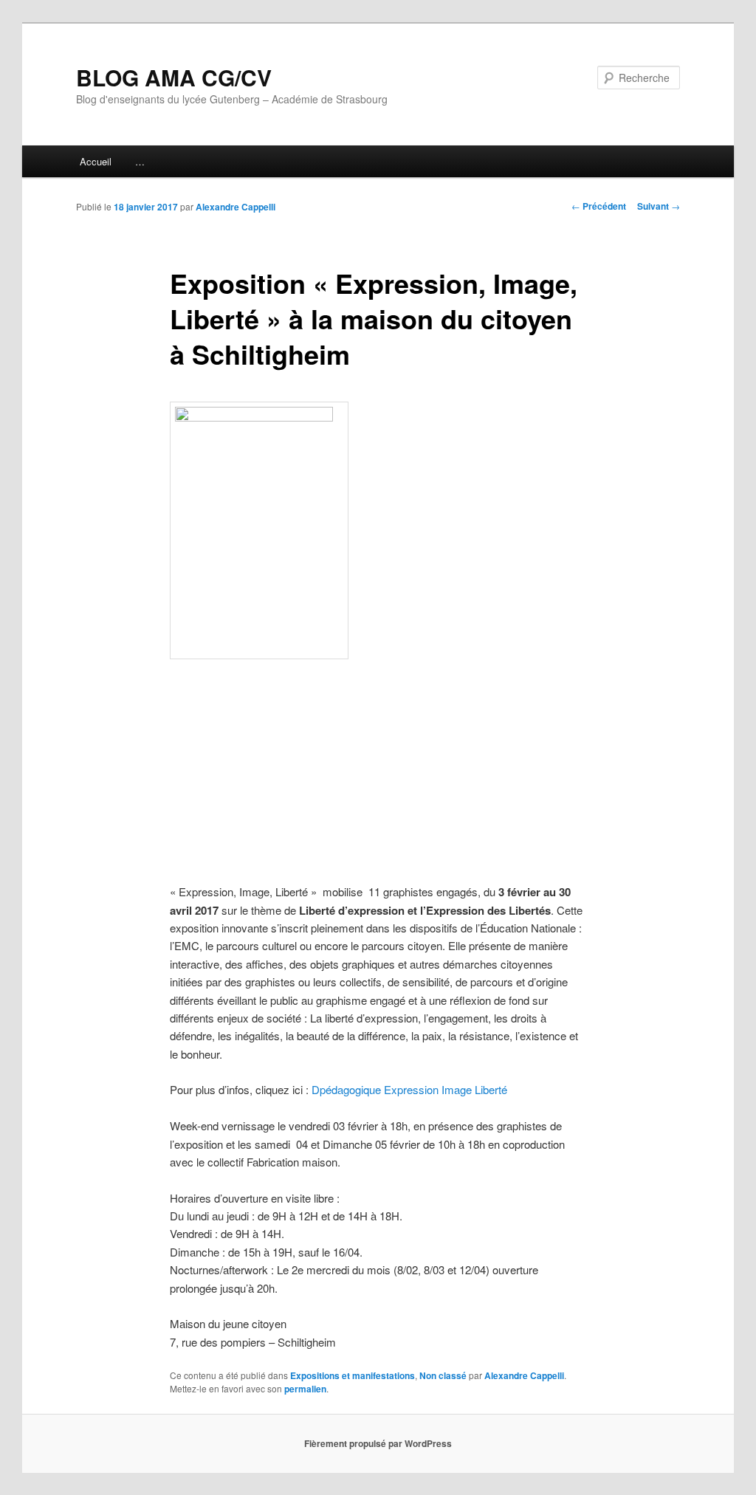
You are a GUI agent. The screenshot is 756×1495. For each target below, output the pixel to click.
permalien (305, 1388)
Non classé (443, 1375)
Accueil (95, 161)
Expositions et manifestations (352, 1375)
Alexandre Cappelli (235, 206)
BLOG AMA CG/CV (174, 77)
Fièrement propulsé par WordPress (378, 1443)
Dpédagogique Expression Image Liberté (409, 1089)
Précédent (598, 206)
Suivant (658, 206)
